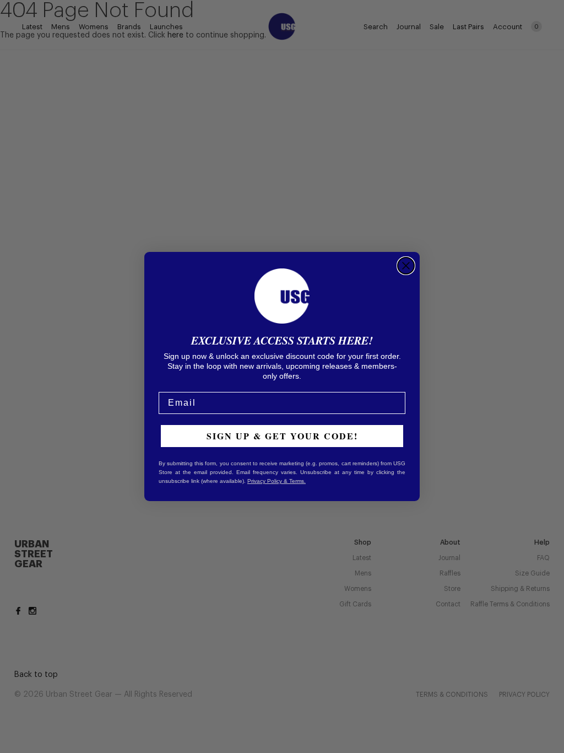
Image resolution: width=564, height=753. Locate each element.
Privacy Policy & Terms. (276, 481)
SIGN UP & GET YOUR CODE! (282, 435)
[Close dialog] (406, 265)
